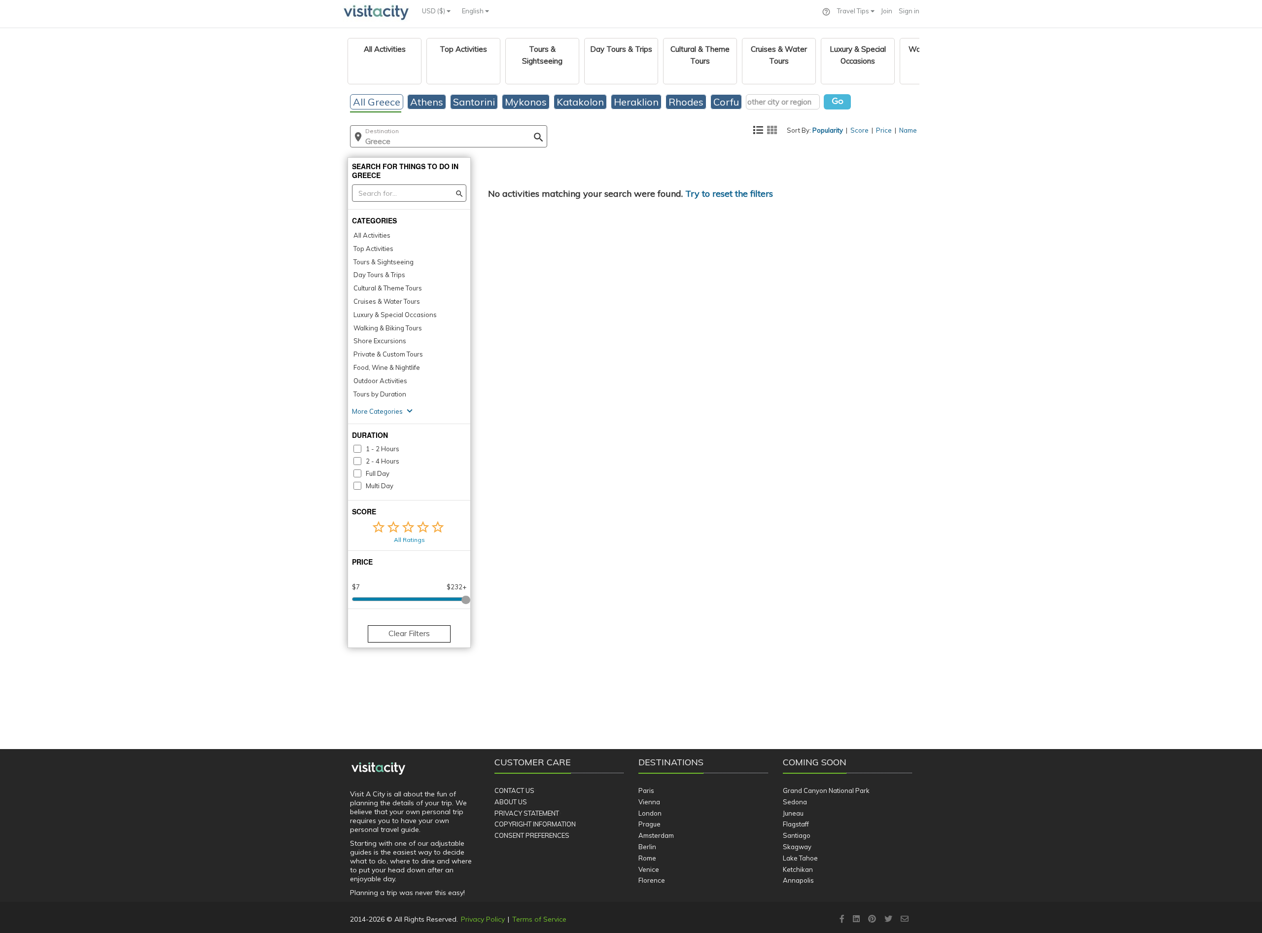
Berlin (647, 847)
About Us (510, 802)
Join (886, 11)
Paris (646, 790)
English (473, 11)
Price (884, 130)
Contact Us (514, 790)
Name (908, 130)
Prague (649, 824)
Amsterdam (656, 835)
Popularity (827, 130)
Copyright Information (535, 824)
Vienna (649, 802)
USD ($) (434, 11)
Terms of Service (539, 919)
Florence (651, 880)
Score (859, 130)
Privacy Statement (526, 813)
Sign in (909, 11)
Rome (647, 858)
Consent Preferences (531, 835)
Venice (648, 869)
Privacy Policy (483, 919)
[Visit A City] (378, 768)
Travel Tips (854, 11)
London (650, 813)
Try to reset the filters (729, 193)
